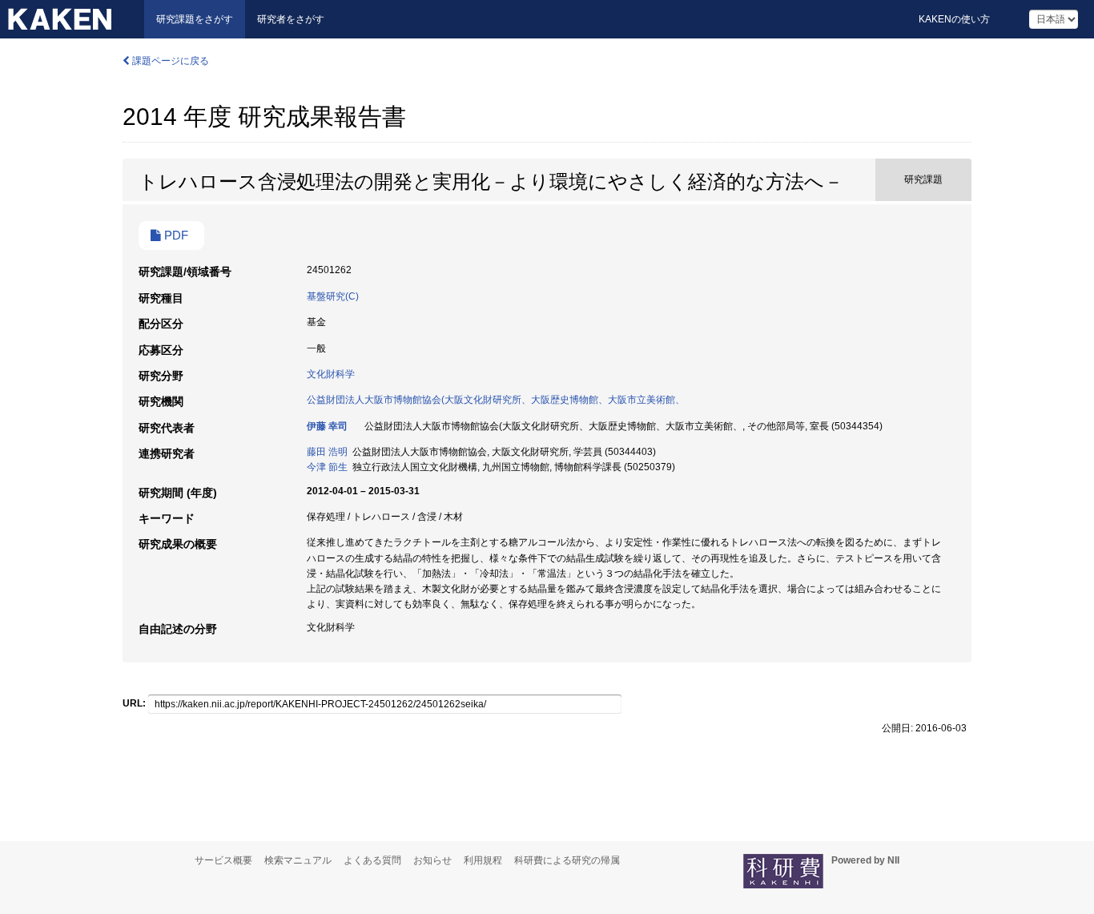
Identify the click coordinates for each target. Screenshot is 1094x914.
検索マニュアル (298, 860)
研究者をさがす (290, 19)
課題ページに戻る (169, 60)
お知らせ (432, 860)
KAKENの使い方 (954, 19)
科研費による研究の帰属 (567, 860)
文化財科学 (331, 374)
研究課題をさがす (194, 19)
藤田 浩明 (327, 451)
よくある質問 (372, 860)
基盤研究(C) (333, 296)
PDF (174, 235)
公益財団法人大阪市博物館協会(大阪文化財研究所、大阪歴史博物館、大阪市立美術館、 (496, 399)
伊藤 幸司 (327, 426)
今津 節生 (327, 467)
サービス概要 (223, 860)
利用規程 (483, 860)
